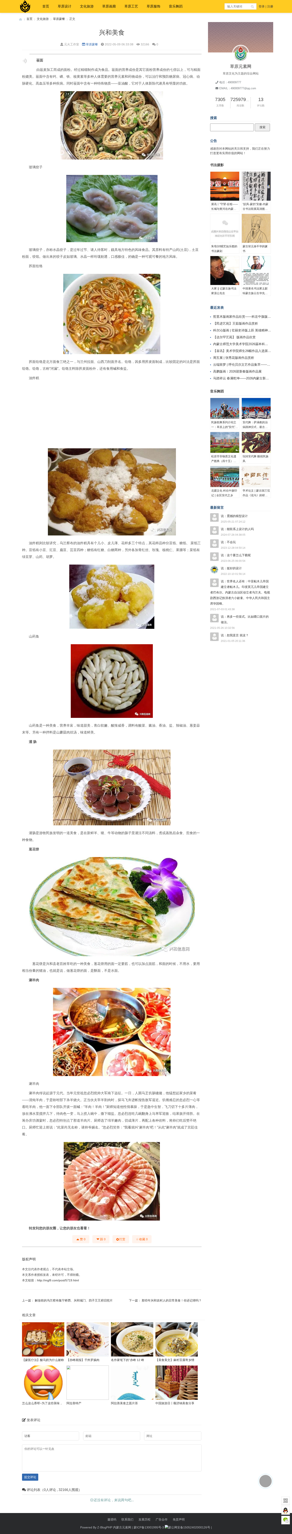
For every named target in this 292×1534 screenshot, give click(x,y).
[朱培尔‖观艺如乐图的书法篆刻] (224, 228)
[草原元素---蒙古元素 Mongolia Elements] (20, 19)
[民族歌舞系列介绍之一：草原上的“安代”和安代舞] (224, 408)
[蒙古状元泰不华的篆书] (256, 228)
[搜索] (253, 6)
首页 (45, 6)
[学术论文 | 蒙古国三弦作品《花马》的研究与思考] (256, 476)
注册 (270, 6)
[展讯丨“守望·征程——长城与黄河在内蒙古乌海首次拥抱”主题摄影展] (224, 186)
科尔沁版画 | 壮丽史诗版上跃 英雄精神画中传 (245, 330)
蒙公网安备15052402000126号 (189, 1527)
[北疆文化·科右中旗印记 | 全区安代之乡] (224, 476)
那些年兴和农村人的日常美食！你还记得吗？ (172, 1300)
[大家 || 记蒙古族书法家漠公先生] (224, 270)
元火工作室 (71, 44)
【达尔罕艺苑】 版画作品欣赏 (234, 337)
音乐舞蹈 (176, 6)
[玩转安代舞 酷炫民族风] (256, 442)
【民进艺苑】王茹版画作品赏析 (235, 323)
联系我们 (127, 1519)
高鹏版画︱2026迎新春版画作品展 (237, 371)
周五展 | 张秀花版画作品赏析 (233, 357)
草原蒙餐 (59, 19)
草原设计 (64, 6)
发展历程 (144, 1519)
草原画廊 (109, 6)
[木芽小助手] (265, 1481)
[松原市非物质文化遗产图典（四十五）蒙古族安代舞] (224, 442)
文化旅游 (87, 6)
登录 (262, 6)
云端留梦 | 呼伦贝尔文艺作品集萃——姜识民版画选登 (251, 364)
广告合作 (162, 1519)
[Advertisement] (112, 414)
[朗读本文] (24, 61)
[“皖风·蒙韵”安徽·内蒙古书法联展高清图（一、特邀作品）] (256, 186)
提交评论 (30, 1477)
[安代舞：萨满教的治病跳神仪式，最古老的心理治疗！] (256, 408)
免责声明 (179, 1519)
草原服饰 (153, 6)
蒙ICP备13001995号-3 (149, 1527)
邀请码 (111, 1519)
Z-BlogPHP (104, 1527)
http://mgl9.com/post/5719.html (58, 1280)
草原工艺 (131, 6)
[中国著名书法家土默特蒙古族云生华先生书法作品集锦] (256, 270)
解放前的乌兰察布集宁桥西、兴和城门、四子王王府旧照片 (74, 1300)
